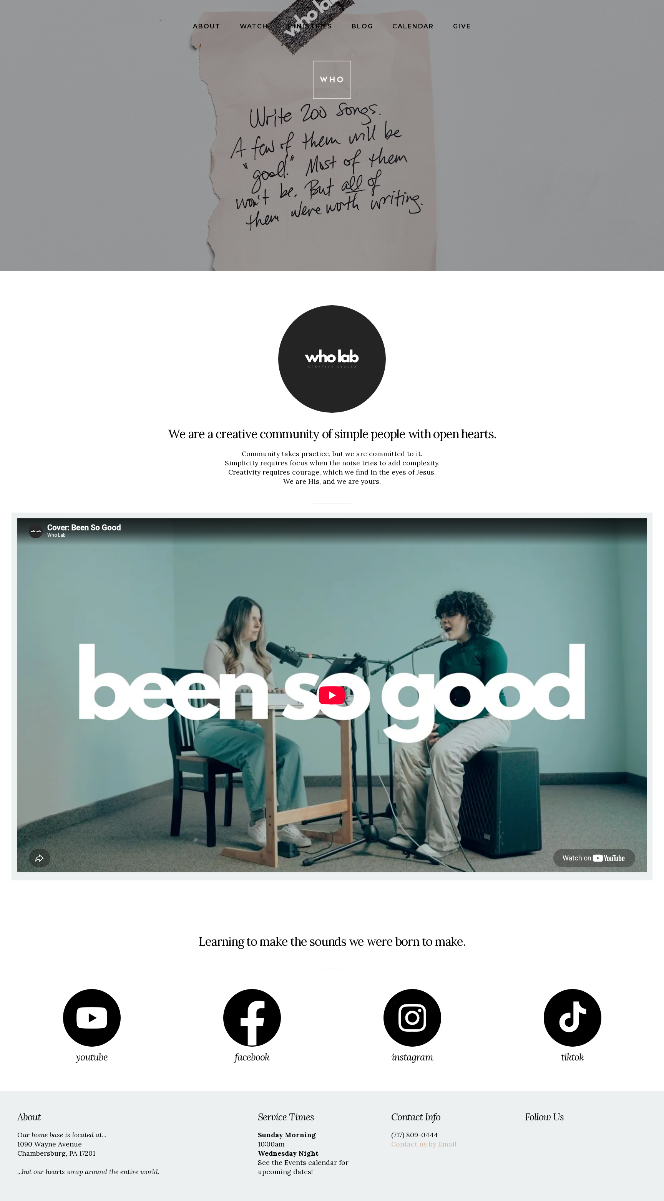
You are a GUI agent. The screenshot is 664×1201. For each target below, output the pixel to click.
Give (462, 26)
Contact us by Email (423, 1144)
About (208, 26)
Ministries (311, 26)
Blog (363, 26)
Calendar (414, 26)
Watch (255, 26)
